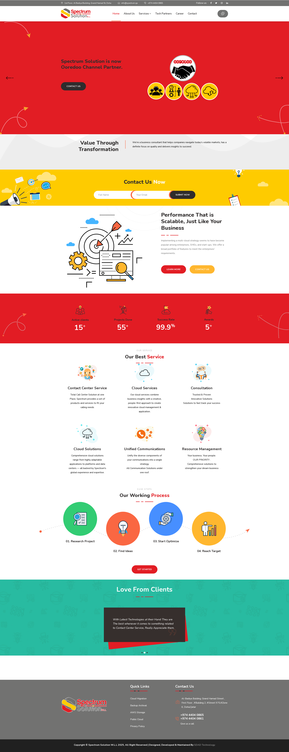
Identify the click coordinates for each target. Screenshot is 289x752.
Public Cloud (136, 719)
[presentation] (10, 78)
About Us (129, 13)
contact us (202, 269)
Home (116, 13)
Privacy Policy (137, 726)
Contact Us (73, 91)
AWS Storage (137, 712)
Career (180, 13)
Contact (192, 13)
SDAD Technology (204, 745)
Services (144, 13)
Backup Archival (138, 705)
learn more (173, 269)
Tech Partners (163, 13)
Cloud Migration (138, 698)
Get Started (144, 569)
